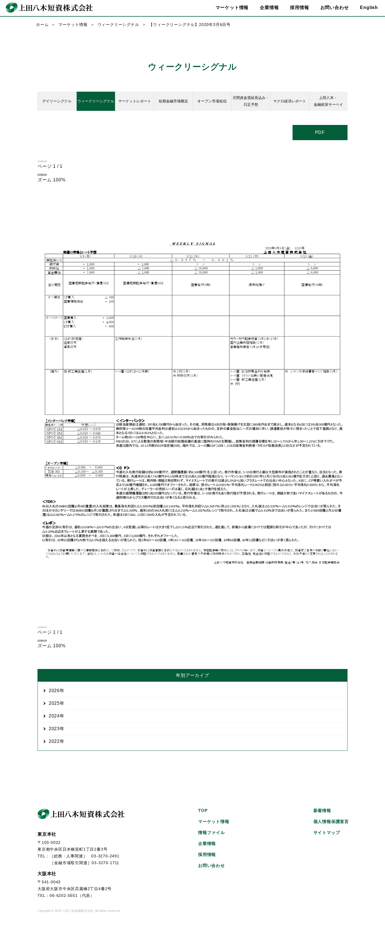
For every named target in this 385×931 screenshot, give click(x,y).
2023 (54, 728)
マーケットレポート (134, 101)
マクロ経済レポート (289, 101)
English (369, 7)
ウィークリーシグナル (118, 24)
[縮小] (39, 174)
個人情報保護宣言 (331, 821)
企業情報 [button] (269, 7)
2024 (54, 716)
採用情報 (299, 7)
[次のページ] (44, 161)
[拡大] (44, 174)
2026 (54, 690)
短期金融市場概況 (173, 101)
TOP (202, 810)
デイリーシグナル (57, 101)
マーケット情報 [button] (232, 7)
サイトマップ (326, 832)
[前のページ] (39, 161)
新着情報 (322, 810)
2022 (54, 741)
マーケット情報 (73, 24)
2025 (54, 703)
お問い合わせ (334, 7)
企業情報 (207, 843)
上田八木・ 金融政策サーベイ (328, 101)
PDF (320, 132)
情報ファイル (211, 832)
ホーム (42, 24)
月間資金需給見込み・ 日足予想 (251, 101)
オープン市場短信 (212, 101)
